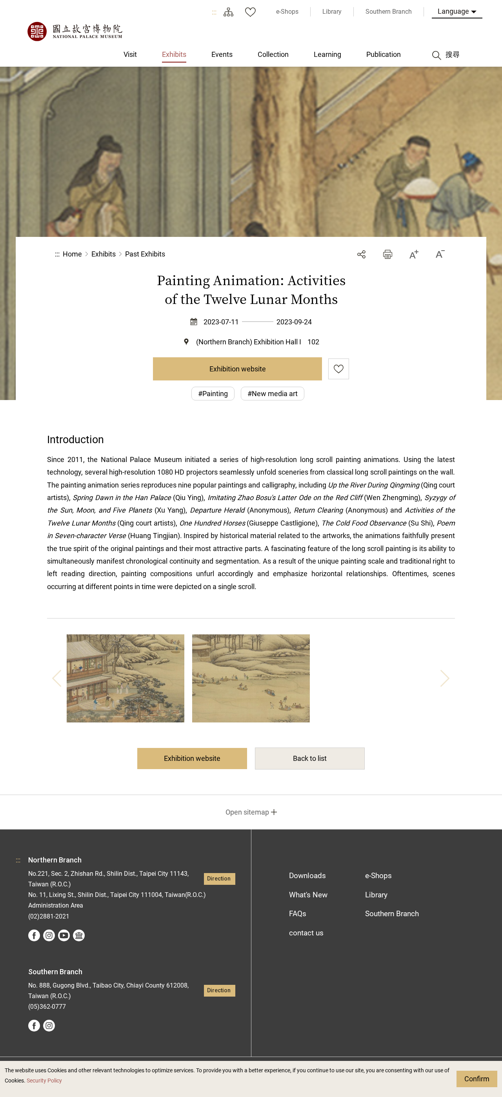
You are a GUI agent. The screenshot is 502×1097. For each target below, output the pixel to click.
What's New (308, 894)
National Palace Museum (74, 31)
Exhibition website (237, 369)
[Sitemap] (228, 12)
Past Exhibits (145, 254)
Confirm (476, 1079)
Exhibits (103, 254)
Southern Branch (392, 913)
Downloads (307, 875)
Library (376, 894)
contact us (306, 932)
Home (72, 254)
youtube (64, 935)
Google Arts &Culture (79, 935)
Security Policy (44, 1080)
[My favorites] (250, 12)
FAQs (297, 913)
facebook (34, 935)
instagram (49, 935)
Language (453, 11)
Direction (219, 878)
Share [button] (361, 254)
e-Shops (378, 875)
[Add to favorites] (338, 368)
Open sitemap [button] (247, 812)
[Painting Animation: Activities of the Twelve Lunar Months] (125, 678)
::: (214, 12)
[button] (388, 254)
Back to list (310, 758)
